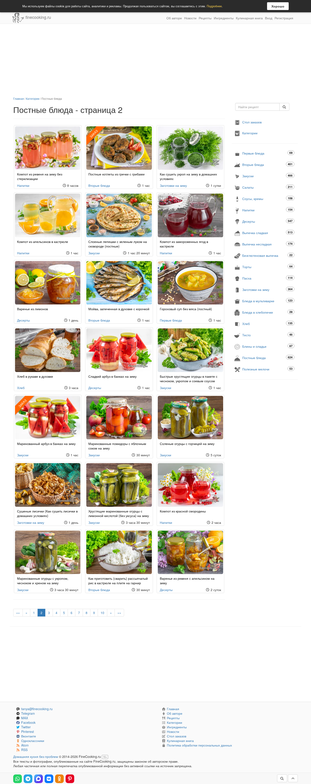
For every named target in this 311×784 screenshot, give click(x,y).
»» (119, 612)
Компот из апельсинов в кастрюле (42, 241)
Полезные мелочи (267, 369)
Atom (25, 745)
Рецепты (205, 18)
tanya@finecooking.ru (37, 709)
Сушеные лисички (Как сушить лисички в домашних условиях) (47, 513)
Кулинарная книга (249, 18)
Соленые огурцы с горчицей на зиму (187, 443)
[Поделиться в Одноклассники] (59, 778)
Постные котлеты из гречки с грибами (116, 174)
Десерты (23, 320)
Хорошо (277, 6)
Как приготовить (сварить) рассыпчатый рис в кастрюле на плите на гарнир (118, 580)
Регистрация (284, 18)
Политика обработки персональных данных (199, 745)
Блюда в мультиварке (267, 300)
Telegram (28, 713)
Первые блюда (171, 320)
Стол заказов (252, 122)
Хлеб (21, 387)
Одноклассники (32, 740)
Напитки (23, 185)
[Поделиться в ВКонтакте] (49, 778)
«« (18, 612)
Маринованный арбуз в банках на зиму (46, 443)
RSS (24, 749)
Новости (190, 18)
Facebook (28, 722)
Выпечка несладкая (267, 244)
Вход (268, 18)
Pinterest (27, 731)
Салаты (267, 187)
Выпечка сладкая (267, 232)
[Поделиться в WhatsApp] (17, 778)
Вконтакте (28, 736)
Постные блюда (267, 357)
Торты (267, 266)
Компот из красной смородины (183, 511)
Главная (18, 98)
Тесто (267, 334)
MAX (24, 718)
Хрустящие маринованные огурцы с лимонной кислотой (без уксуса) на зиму (118, 513)
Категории (32, 98)
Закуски (94, 253)
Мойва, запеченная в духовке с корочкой (118, 309)
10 (102, 612)
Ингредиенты (224, 18)
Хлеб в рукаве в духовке (35, 376)
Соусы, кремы (267, 198)
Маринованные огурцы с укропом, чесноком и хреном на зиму (42, 580)
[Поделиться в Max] (38, 778)
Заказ (94, 133)
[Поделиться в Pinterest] (70, 778)
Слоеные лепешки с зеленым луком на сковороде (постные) (117, 243)
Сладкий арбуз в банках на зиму (112, 376)
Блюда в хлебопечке (267, 312)
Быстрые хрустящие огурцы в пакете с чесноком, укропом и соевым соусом (188, 378)
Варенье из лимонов (32, 309)
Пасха (267, 278)
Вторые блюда (99, 185)
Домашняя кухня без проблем (35, 756)
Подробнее (214, 6)
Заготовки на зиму (173, 185)
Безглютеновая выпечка (267, 255)
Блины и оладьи (267, 346)
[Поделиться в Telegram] (28, 778)
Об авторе (174, 18)
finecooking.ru (37, 17)
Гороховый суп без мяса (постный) (186, 309)
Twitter (26, 727)
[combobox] (257, 107)
